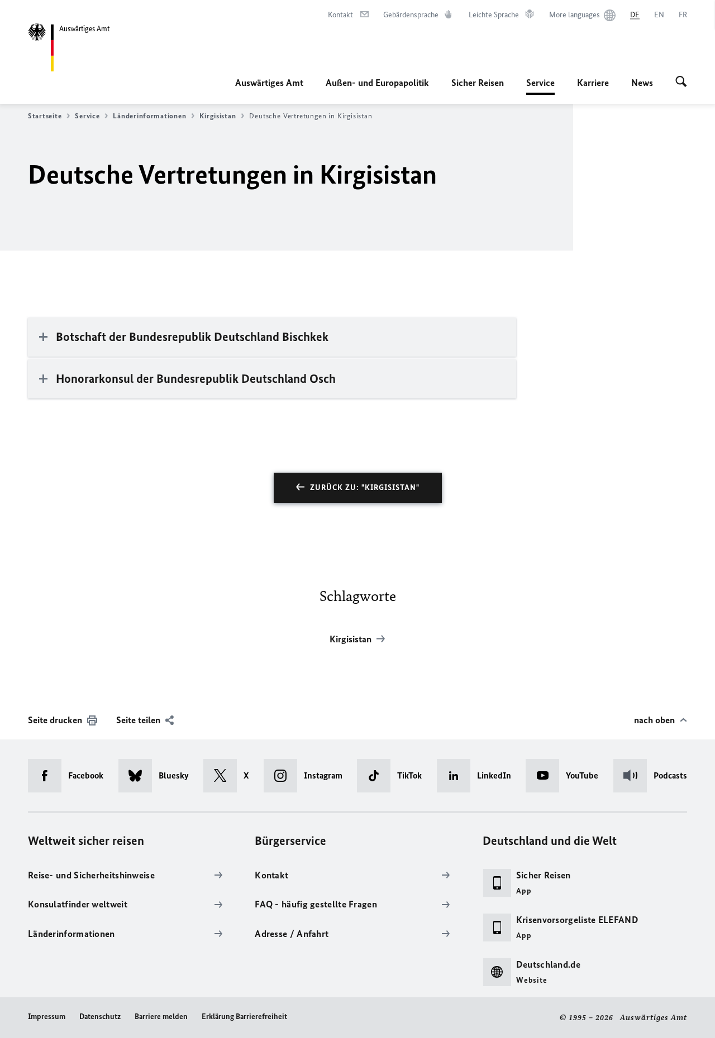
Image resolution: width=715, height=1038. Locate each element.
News (642, 82)
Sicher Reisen (477, 82)
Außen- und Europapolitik (377, 82)
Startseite (44, 116)
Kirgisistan (217, 116)
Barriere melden (161, 1016)
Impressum (46, 1016)
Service (540, 86)
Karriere (593, 82)
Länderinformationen (149, 116)
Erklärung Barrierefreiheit (244, 1016)
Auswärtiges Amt (269, 82)
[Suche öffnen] (681, 82)
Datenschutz (100, 1016)
